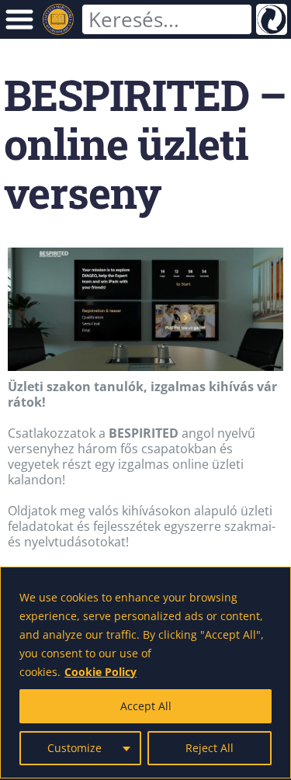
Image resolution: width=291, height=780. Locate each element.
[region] (145, 672)
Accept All (145, 706)
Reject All (209, 747)
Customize (74, 747)
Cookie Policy (100, 671)
